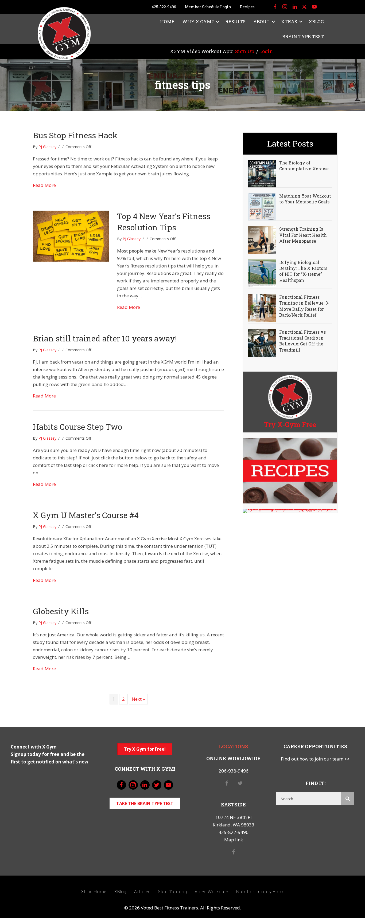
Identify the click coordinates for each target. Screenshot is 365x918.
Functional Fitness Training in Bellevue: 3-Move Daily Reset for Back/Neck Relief (304, 306)
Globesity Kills (61, 611)
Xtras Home (93, 891)
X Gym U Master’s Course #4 (86, 515)
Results (235, 21)
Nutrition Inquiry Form (260, 891)
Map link (233, 840)
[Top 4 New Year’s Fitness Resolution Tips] (71, 236)
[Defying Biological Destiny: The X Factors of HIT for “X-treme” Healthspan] (262, 273)
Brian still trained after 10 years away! (105, 338)
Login (266, 51)
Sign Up (244, 51)
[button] (217, 21)
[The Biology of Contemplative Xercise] (262, 173)
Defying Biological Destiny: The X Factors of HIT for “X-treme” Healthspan (303, 271)
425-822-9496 (164, 6)
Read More (44, 185)
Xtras (289, 21)
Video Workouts (211, 891)
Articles (142, 891)
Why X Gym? (198, 21)
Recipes (247, 6)
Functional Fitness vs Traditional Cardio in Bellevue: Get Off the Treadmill (302, 341)
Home (167, 21)
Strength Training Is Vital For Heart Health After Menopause (303, 235)
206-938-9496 (233, 771)
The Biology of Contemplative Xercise (304, 165)
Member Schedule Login (208, 6)
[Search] (347, 798)
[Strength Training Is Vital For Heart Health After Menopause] (262, 239)
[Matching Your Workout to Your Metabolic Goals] (262, 206)
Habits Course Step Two (77, 426)
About (261, 21)
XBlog (120, 891)
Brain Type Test (303, 36)
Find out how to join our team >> (315, 759)
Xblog (316, 21)
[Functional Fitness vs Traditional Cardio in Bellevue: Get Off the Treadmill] (262, 342)
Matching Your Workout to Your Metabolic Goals (305, 198)
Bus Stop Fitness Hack (75, 135)
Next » (138, 699)
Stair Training (172, 891)
